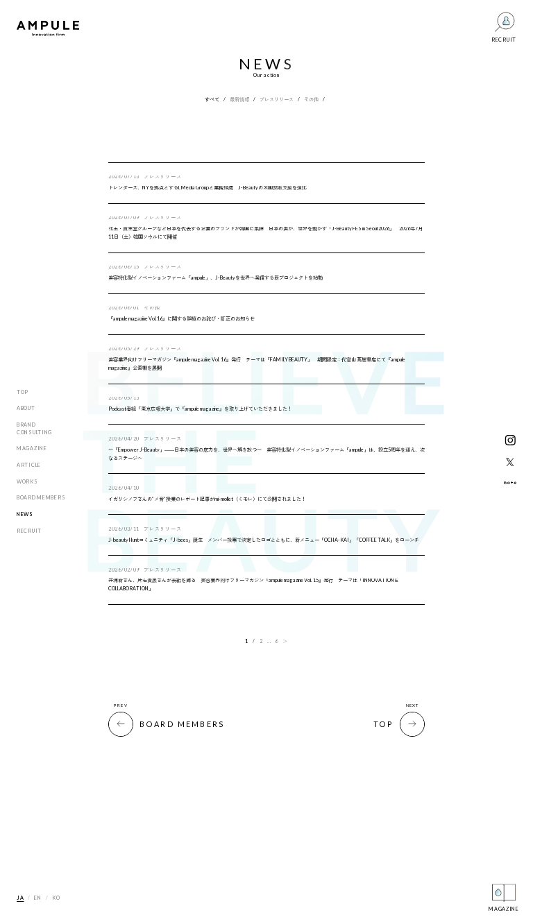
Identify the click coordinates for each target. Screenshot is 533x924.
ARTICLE (29, 465)
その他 (311, 99)
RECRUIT (29, 531)
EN (37, 898)
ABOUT (26, 408)
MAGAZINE (32, 448)
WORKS (27, 482)
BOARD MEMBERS (41, 498)
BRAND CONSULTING (34, 429)
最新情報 (239, 99)
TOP (22, 392)
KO (56, 898)
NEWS (25, 514)
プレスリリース (277, 99)
